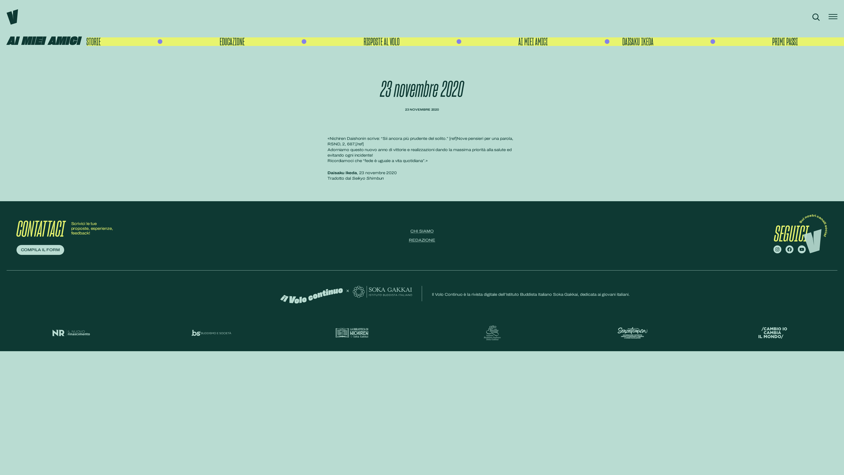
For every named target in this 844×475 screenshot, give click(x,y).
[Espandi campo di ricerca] (816, 17)
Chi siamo (421, 231)
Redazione (422, 240)
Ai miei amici (43, 41)
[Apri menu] (833, 17)
